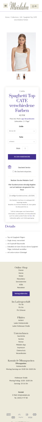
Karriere (21, 339)
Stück (18, 148)
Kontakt (21, 392)
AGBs (21, 285)
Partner (21, 342)
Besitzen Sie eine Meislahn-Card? (22, 185)
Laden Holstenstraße (21, 323)
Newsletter (21, 287)
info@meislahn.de (24, 395)
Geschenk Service (24, 167)
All (21, 17)
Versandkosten (21, 353)
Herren (21, 273)
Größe (21, 126)
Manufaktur (21, 279)
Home (7, 17)
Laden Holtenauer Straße (21, 326)
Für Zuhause (21, 310)
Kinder (21, 276)
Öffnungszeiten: (21, 363)
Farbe (21, 137)
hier (31, 216)
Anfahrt (21, 320)
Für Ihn (21, 307)
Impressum (21, 347)
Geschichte (21, 336)
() (35, 6)
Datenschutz (21, 350)
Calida (22, 91)
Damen (21, 270)
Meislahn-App (21, 345)
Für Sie (21, 304)
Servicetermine (21, 282)
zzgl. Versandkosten (27, 119)
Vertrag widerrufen (21, 293)
